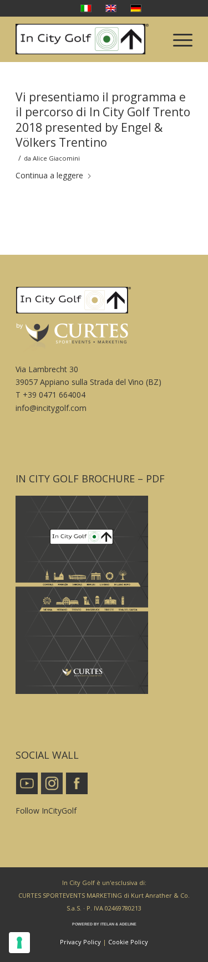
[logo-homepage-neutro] (86, 39)
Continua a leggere (49, 175)
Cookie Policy (128, 942)
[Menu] (177, 39)
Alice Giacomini (56, 158)
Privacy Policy (80, 942)
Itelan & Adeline (118, 924)
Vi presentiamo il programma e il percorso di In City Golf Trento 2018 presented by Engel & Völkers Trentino (103, 119)
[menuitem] (177, 39)
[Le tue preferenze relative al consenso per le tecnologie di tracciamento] (19, 942)
